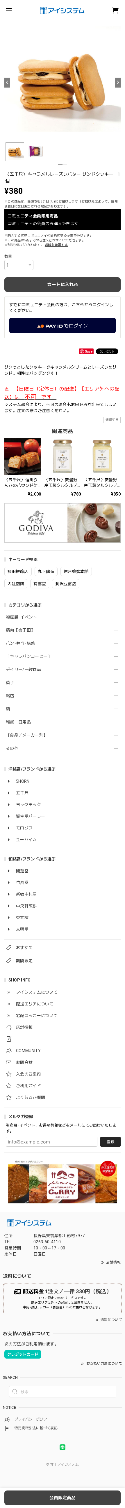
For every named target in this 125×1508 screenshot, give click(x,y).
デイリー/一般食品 (23, 669)
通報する (112, 420)
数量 (8, 256)
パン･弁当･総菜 (20, 643)
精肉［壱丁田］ (20, 630)
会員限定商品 (62, 1497)
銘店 (10, 695)
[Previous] (7, 83)
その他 (12, 748)
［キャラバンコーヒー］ (29, 656)
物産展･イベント (21, 617)
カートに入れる (62, 284)
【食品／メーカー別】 (26, 735)
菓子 (10, 682)
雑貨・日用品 (18, 722)
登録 (110, 1142)
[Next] (118, 83)
